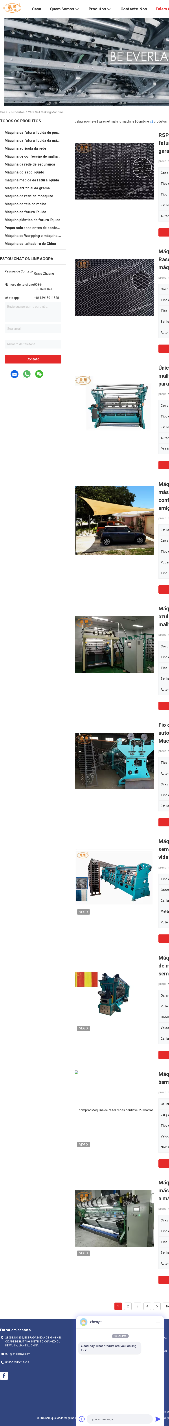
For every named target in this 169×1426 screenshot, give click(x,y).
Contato (33, 359)
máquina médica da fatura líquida (32, 180)
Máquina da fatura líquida (25, 212)
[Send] (158, 1419)
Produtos (18, 112)
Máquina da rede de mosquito (29, 196)
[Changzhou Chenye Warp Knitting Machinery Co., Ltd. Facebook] (4, 1376)
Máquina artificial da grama (27, 188)
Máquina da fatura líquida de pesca (33, 132)
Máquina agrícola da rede (25, 148)
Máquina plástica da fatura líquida (32, 220)
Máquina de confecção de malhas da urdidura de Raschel (33, 156)
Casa (3, 112)
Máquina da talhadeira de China (30, 244)
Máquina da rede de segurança (30, 164)
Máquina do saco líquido (24, 172)
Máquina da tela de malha (25, 204)
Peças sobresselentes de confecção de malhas (33, 228)
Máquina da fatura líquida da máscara (33, 140)
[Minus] (158, 1322)
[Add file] (82, 1419)
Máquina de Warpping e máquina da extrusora (33, 236)
